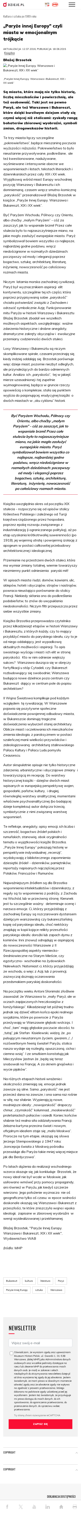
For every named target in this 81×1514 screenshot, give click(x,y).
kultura (29, 1280)
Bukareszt (11, 1280)
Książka (9, 53)
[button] (77, 1453)
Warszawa (56, 1290)
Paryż (61, 1280)
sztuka (39, 1290)
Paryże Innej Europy (17, 1290)
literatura (45, 1280)
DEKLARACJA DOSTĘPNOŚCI (61, 1496)
